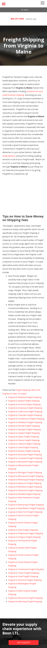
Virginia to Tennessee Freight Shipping (26, 569)
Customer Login (30, 19)
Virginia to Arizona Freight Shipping (24, 404)
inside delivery (8, 156)
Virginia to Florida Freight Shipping (24, 425)
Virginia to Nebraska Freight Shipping (25, 490)
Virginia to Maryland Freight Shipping (25, 461)
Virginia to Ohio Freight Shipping (23, 530)
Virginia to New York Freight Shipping (25, 512)
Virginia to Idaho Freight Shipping (23, 436)
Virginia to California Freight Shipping (25, 411)
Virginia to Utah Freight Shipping (23, 576)
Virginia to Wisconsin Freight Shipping (25, 598)
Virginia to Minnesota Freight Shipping (25, 476)
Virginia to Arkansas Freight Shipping (25, 408)
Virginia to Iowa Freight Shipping (23, 447)
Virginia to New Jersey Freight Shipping (26, 504)
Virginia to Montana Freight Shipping (25, 486)
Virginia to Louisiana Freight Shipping (25, 458)
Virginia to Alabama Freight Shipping (24, 397)
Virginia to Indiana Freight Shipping (24, 443)
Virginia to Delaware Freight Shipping (25, 422)
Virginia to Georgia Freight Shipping (24, 429)
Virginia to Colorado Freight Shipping (25, 415)
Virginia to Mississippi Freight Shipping (26, 479)
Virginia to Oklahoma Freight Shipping (25, 533)
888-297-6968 (17, 18)
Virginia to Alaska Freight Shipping (24, 400)
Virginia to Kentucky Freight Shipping (25, 454)
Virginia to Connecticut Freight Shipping (26, 418)
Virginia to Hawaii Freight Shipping (24, 433)
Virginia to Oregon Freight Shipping (24, 537)
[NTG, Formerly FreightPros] (4, 3)
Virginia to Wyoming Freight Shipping (25, 601)
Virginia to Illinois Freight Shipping (24, 440)
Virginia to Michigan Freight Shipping (25, 472)
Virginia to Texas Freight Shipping (23, 573)
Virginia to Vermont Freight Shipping (25, 580)
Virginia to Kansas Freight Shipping (24, 451)
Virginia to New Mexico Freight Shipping (26, 508)
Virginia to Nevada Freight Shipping (24, 494)
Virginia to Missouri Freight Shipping (25, 483)
